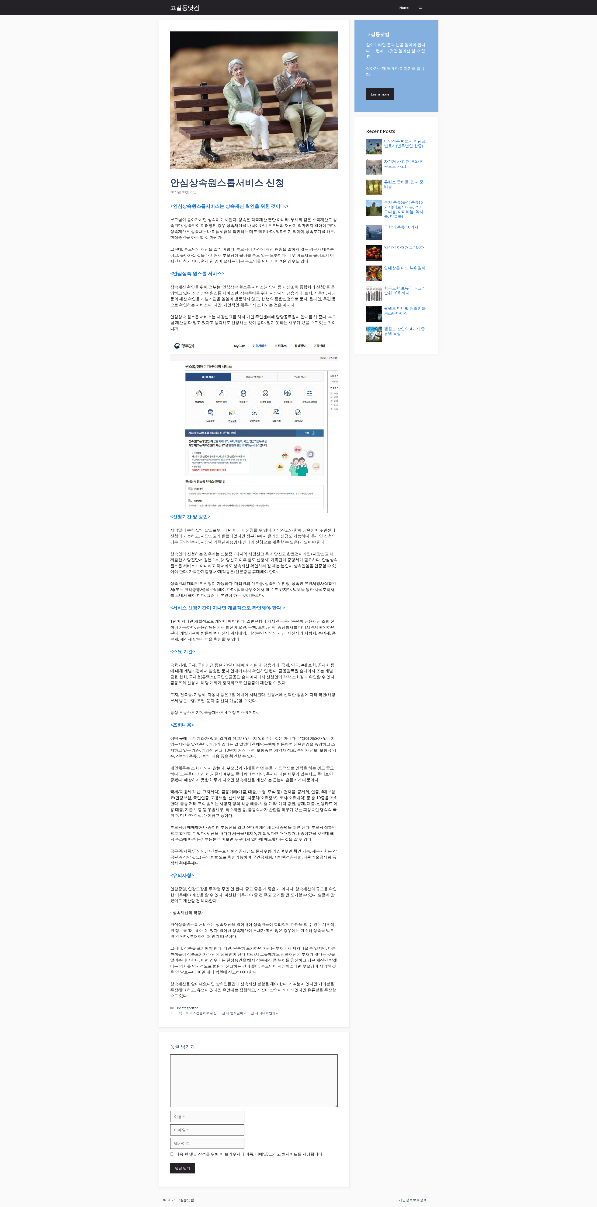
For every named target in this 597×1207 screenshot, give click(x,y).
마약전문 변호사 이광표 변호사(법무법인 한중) (405, 143)
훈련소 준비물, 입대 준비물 (403, 184)
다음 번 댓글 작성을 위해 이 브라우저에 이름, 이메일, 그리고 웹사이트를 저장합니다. (249, 1154)
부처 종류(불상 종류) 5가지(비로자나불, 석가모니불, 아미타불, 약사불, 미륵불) (403, 209)
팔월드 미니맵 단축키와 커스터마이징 (405, 311)
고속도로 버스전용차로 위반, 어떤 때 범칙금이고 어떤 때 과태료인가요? (228, 1013)
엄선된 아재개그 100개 (404, 247)
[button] (420, 7)
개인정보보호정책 (413, 1199)
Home (404, 7)
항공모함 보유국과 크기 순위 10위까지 (405, 290)
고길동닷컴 (184, 7)
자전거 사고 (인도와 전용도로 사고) (404, 164)
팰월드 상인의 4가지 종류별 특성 (404, 331)
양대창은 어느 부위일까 (405, 267)
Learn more (380, 94)
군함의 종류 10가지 (401, 227)
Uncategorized (187, 1008)
